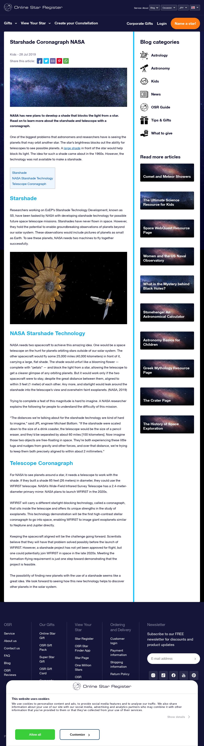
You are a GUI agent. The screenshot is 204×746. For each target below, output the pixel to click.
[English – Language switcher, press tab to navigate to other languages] (195, 7)
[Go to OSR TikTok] (163, 675)
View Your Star (33, 23)
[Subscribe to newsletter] (195, 659)
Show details (176, 716)
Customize (77, 734)
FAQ (7, 655)
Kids (13, 54)
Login (162, 23)
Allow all (35, 734)
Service (137, 8)
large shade (72, 148)
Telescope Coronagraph (29, 184)
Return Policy (119, 674)
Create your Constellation (76, 23)
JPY (181, 8)
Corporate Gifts (140, 23)
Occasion (167, 8)
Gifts (8, 23)
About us (10, 641)
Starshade (19, 172)
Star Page (82, 658)
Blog (152, 8)
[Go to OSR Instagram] (153, 675)
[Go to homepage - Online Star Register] (33, 7)
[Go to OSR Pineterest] (193, 675)
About (145, 8)
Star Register (84, 638)
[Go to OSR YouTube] (183, 675)
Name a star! (185, 23)
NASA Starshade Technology (32, 178)
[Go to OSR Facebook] (173, 675)
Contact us (12, 648)
